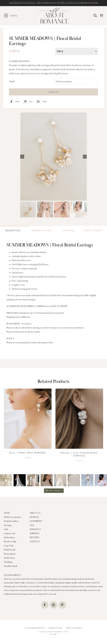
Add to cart (53, 92)
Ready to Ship (10, 541)
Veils (6, 529)
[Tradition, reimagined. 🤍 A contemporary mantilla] (60, 480)
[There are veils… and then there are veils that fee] (33, 480)
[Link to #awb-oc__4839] (6, 15)
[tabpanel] (53, 296)
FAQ (32, 525)
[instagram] (53, 605)
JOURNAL (34, 517)
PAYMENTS (35, 529)
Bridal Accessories (12, 517)
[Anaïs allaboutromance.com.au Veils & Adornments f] (20, 480)
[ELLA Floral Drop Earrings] (28, 389)
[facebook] (45, 605)
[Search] (95, 15)
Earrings (7, 525)
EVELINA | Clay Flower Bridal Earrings (79, 454)
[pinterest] (62, 605)
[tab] (15, 229)
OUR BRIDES (36, 521)
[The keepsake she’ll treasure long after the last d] (74, 480)
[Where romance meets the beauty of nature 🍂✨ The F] (6, 480)
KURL (55, 634)
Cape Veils (8, 545)
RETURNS (34, 537)
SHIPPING (34, 533)
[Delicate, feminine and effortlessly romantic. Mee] (47, 480)
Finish (12, 81)
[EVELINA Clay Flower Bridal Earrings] (79, 389)
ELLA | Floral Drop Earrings (28, 452)
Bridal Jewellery (11, 521)
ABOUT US (35, 513)
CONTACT (35, 541)
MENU (14, 15)
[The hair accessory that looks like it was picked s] (101, 480)
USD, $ (60, 51)
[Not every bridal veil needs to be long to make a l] (87, 480)
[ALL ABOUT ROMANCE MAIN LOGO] (54, 8)
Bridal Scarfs (9, 549)
